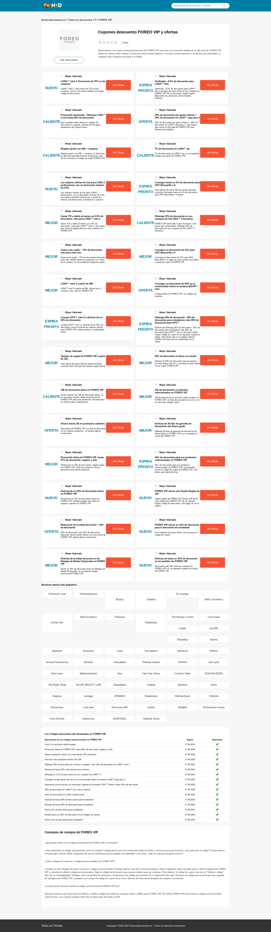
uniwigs (88, 696)
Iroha (120, 650)
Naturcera (88, 718)
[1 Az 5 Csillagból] (100, 43)
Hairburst (182, 650)
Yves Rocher (57, 718)
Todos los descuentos (80, 20)
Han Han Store (151, 673)
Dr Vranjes (182, 593)
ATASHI (182, 662)
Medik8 (182, 707)
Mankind (57, 650)
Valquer (151, 684)
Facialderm (151, 650)
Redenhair (151, 622)
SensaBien (120, 662)
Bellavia (182, 684)
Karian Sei (57, 622)
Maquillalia (120, 684)
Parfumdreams (88, 593)
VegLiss (57, 696)
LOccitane (214, 617)
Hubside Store (151, 718)
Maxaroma (57, 707)
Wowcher (88, 650)
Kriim (214, 684)
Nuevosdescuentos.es (53, 20)
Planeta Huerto (151, 662)
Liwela (182, 628)
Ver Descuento (69, 60)
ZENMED (119, 696)
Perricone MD (120, 707)
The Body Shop (57, 684)
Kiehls (151, 707)
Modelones (151, 696)
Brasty (120, 599)
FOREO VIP (105, 20)
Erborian (120, 617)
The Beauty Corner (182, 617)
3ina (119, 673)
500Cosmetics (88, 617)
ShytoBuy (182, 639)
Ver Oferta (118, 85)
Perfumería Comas (214, 707)
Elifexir (214, 650)
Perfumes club (57, 593)
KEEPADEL (120, 718)
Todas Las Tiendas (51, 925)
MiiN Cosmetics (214, 599)
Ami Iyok (214, 662)
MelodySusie (182, 696)
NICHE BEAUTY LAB (88, 684)
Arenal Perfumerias (57, 662)
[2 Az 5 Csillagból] (102, 43)
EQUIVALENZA (214, 673)
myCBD (213, 628)
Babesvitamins (88, 673)
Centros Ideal (182, 673)
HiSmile (213, 696)
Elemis (214, 639)
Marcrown (57, 673)
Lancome (88, 707)
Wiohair (88, 662)
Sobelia (151, 599)
